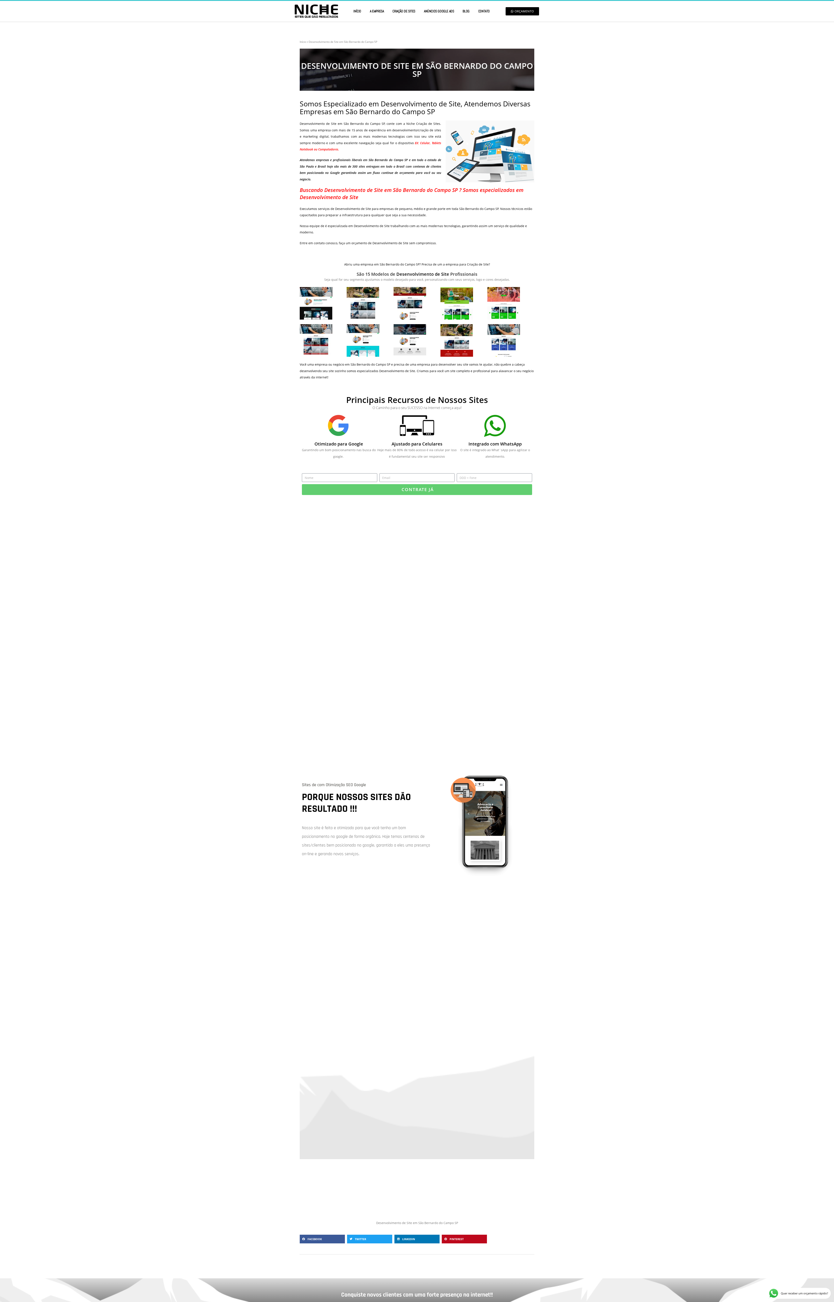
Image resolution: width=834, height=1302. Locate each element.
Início (357, 11)
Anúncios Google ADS (439, 11)
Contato (484, 11)
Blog (466, 11)
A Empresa (377, 11)
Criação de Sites (403, 11)
